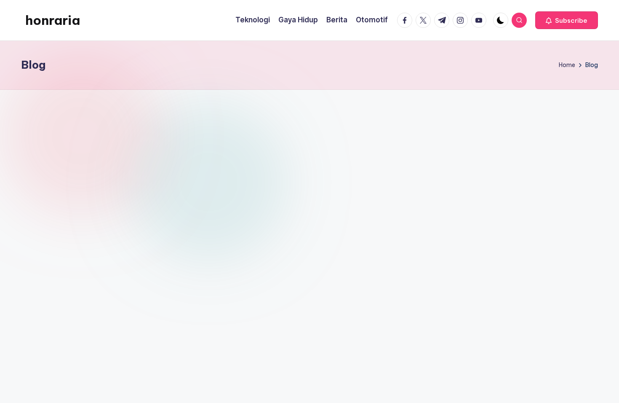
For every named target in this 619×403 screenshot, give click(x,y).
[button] (566, 20)
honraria (52, 20)
